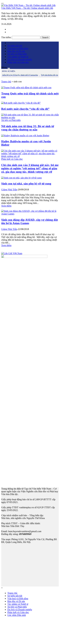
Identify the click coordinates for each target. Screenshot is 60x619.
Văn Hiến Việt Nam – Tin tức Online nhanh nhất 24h (27, 8)
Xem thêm (6, 205)
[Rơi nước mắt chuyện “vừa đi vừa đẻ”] (21, 103)
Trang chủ (6, 81)
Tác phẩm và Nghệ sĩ (17, 56)
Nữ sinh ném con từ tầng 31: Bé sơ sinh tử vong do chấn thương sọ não (27, 128)
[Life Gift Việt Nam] (11, 253)
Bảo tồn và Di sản (16, 51)
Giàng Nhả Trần (9, 189)
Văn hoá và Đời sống (17, 48)
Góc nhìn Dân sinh (16, 615)
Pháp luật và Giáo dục (18, 62)
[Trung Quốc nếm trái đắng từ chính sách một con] (26, 87)
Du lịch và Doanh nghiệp (19, 59)
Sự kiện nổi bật (14, 45)
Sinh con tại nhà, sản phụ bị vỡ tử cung (26, 183)
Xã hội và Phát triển (17, 54)
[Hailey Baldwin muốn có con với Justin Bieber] (25, 135)
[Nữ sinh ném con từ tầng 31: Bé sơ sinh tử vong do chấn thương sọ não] (30, 117)
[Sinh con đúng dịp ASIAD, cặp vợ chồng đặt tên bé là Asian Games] (30, 213)
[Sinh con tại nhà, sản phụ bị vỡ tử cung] (21, 177)
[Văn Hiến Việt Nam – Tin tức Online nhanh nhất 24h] (28, 5)
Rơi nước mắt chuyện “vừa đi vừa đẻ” (25, 108)
